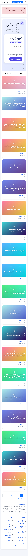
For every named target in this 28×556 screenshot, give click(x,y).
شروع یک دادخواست (17, 2)
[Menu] (25, 2)
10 (18, 498)
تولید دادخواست (15, 59)
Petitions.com (5, 2)
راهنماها (24, 517)
